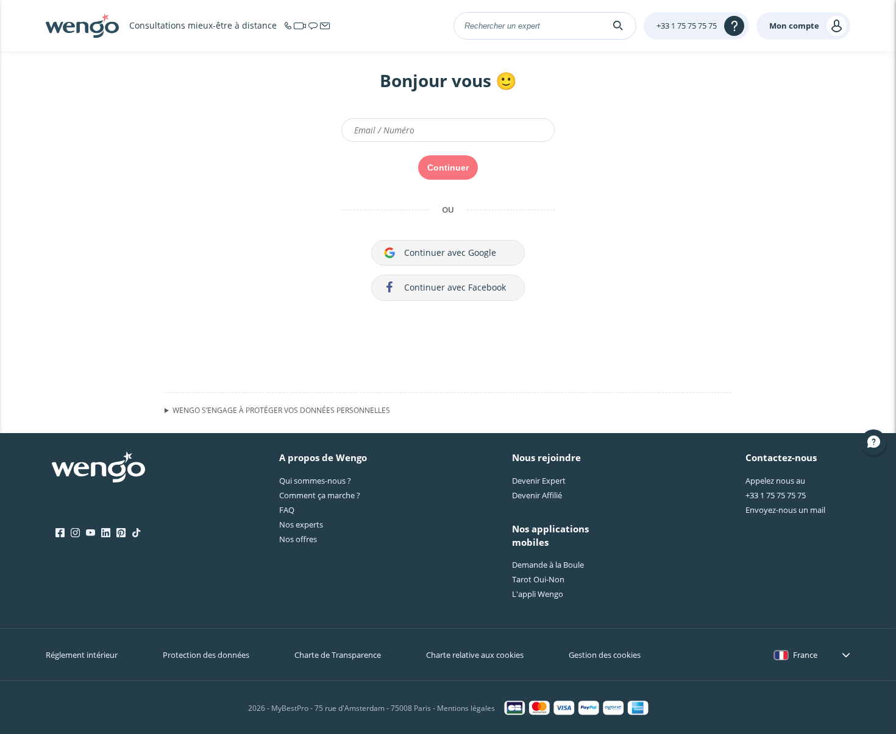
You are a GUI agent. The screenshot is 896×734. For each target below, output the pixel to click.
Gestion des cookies (605, 654)
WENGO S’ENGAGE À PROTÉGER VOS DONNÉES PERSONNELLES (281, 410)
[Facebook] (60, 533)
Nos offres (298, 539)
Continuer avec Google (450, 252)
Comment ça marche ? (319, 495)
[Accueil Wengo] (98, 468)
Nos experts (301, 524)
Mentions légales (466, 708)
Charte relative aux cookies (475, 654)
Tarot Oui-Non (538, 579)
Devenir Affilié (537, 495)
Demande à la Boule (548, 564)
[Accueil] (82, 25)
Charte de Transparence (337, 654)
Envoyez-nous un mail (785, 509)
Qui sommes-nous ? (315, 480)
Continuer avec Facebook (455, 287)
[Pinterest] (121, 533)
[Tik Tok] (136, 533)
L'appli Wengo (537, 593)
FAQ (286, 509)
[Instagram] (75, 533)
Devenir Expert (539, 480)
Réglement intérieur (82, 654)
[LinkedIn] (105, 533)
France (805, 654)
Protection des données (206, 654)
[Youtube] (90, 533)
